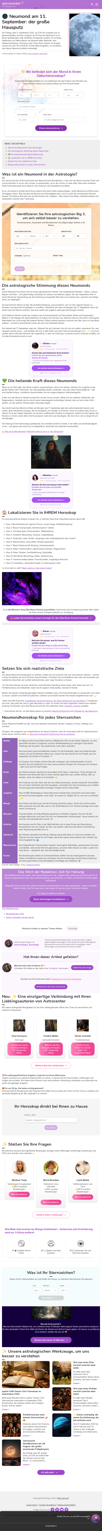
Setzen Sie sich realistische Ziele (22, 161)
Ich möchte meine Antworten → (51, 368)
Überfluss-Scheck (72, 706)
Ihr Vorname (23, 114)
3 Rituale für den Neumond (85, 711)
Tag (34, 1286)
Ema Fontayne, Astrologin (37, 54)
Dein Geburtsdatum (22, 231)
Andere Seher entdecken (49, 1214)
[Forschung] (92, 4)
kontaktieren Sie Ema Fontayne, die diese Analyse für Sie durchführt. (55, 701)
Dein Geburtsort (21, 243)
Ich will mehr (47, 1472)
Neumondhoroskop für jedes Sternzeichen (27, 164)
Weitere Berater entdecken (49, 1065)
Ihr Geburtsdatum (25, 90)
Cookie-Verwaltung (47, 1505)
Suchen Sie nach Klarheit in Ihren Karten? (50, 355)
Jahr (62, 1286)
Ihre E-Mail (47, 114)
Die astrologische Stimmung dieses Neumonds (28, 151)
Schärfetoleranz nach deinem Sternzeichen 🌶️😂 (35, 1417)
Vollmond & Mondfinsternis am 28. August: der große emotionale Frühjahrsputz (36, 1445)
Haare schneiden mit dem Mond (20, 917)
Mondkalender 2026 (15, 914)
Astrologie (72, 928)
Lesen (5, 1409)
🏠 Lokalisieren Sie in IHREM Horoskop (25, 158)
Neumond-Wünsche (61, 711)
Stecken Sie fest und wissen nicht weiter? (50, 487)
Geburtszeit (68, 90)
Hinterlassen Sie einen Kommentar (51, 986)
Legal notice (31, 1505)
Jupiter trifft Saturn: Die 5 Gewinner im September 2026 (21, 1393)
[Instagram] (57, 1510)
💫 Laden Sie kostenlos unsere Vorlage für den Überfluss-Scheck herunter (49, 618)
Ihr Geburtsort (24, 101)
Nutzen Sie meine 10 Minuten (49, 1340)
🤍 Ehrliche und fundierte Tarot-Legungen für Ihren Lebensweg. (49, 362)
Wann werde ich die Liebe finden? (37, 568)
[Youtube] (62, 1510)
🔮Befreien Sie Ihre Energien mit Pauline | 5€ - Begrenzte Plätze (51, 1049)
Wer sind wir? (63, 1498)
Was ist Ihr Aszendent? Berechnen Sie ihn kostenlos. (52, 734)
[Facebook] (52, 1510)
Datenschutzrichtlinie (67, 1505)
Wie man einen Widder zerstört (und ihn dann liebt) (85, 1391)
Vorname (22, 256)
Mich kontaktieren (19, 1194)
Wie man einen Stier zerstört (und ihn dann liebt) (84, 1365)
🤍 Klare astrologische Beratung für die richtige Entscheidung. (48, 493)
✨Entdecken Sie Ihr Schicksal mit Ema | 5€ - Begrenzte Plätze (19, 1049)
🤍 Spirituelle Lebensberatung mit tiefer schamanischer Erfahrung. (51, 649)
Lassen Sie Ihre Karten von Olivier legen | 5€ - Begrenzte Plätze (83, 1049)
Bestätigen (51, 1127)
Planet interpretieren (49, 128)
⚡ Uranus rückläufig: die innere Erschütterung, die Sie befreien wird (86, 1417)
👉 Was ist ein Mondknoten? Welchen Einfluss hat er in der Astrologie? (32, 431)
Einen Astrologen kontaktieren (49, 899)
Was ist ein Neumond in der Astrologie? (25, 147)
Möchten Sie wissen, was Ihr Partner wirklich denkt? (50, 643)
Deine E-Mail (58, 256)
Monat (46, 1286)
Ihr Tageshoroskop (31, 865)
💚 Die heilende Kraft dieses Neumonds (25, 154)
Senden (19, 269)
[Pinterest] (66, 1510)
